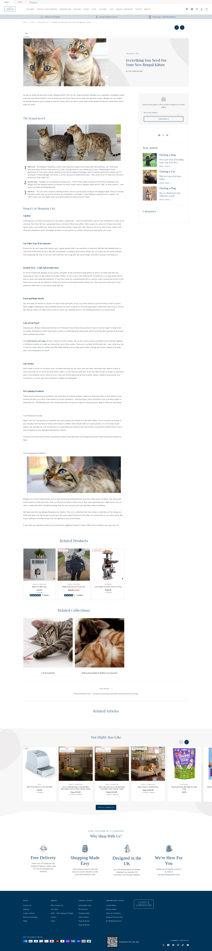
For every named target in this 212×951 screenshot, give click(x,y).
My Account (83, 909)
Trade (53, 921)
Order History (84, 917)
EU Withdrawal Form (114, 921)
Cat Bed (26, 215)
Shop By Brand (84, 921)
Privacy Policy (111, 909)
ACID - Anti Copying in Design (62, 913)
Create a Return (29, 913)
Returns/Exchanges (30, 917)
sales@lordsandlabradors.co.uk (169, 874)
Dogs (7, 2)
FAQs (25, 921)
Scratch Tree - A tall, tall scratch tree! (41, 267)
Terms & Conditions (113, 913)
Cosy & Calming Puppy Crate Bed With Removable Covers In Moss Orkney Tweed (75, 788)
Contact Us (27, 905)
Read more (164, 166)
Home (25, 22)
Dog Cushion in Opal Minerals (148, 787)
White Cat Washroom (39, 587)
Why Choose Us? (57, 905)
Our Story (54, 909)
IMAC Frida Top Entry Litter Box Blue (39, 787)
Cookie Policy (111, 905)
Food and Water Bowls (33, 298)
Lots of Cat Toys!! (31, 323)
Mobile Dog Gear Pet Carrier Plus (73, 587)
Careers (53, 917)
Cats (20, 2)
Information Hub (85, 905)
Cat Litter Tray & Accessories (37, 243)
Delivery (26, 909)
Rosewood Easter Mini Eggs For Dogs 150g (184, 788)
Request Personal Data (114, 917)
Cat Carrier (28, 363)
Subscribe (163, 119)
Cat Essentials (48, 673)
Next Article (104, 688)
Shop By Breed (84, 925)
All (26, 33)
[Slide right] (182, 27)
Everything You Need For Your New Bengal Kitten (71, 22)
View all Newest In (106, 807)
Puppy (34, 2)
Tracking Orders (84, 913)
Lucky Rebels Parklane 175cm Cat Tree (108, 587)
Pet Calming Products (33, 391)
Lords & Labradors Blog (39, 22)
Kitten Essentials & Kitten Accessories (99, 673)
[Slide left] (176, 27)
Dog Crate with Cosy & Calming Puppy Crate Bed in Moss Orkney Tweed (112, 788)
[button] (187, 9)
